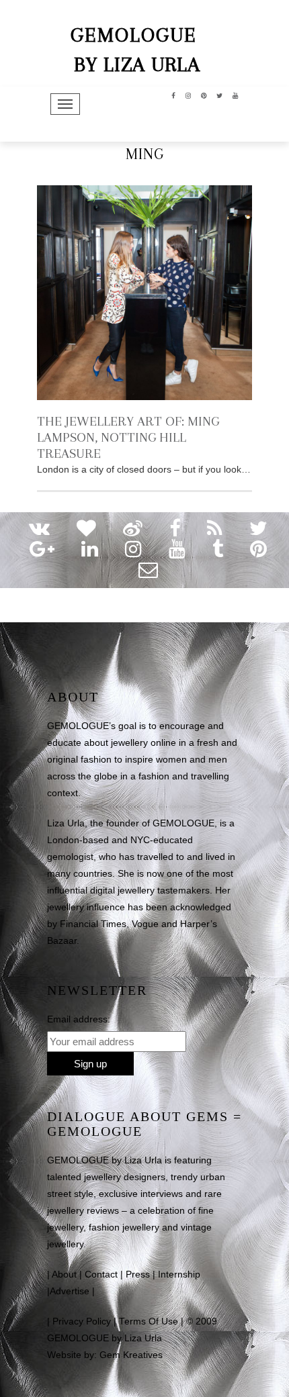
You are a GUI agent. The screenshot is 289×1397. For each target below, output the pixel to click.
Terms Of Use (148, 1321)
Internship (179, 1274)
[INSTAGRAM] (188, 94)
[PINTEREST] (204, 94)
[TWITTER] (219, 94)
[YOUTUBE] (236, 94)
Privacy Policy (81, 1321)
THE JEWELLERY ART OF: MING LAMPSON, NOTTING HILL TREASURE (128, 437)
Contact (101, 1274)
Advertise (69, 1291)
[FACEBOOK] (173, 94)
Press (138, 1274)
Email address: (78, 1019)
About (64, 1274)
